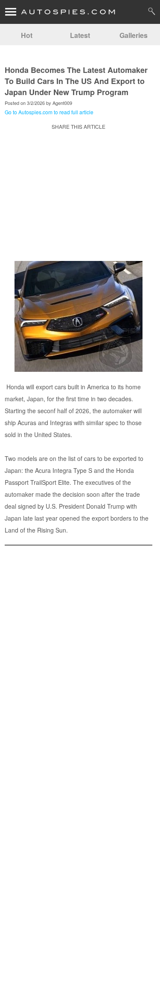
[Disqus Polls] (78, 656)
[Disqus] (78, 877)
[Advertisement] (78, 202)
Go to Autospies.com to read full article (49, 112)
